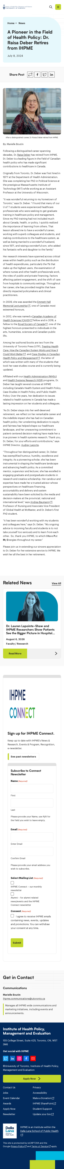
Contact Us (9, 1087)
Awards (7, 1103)
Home (10, 23)
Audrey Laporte (30, 445)
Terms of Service (39, 1146)
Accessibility (40, 1093)
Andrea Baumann (39, 502)
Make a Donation (42, 1098)
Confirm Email (18, 858)
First (13, 795)
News (22, 23)
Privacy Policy (17, 1146)
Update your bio (42, 1114)
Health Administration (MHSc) (40, 376)
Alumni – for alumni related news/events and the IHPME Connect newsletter (25, 901)
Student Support (42, 1109)
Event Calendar (11, 1098)
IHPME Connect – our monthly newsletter (26, 888)
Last (13, 810)
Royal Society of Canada (31, 324)
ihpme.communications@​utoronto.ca (24, 998)
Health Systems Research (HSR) (25, 380)
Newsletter (9, 1114)
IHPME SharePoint (43, 1103)
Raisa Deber (23, 155)
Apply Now (9, 1109)
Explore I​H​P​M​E (58, 7)
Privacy (37, 1087)
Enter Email (16, 844)
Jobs (5, 1093)
